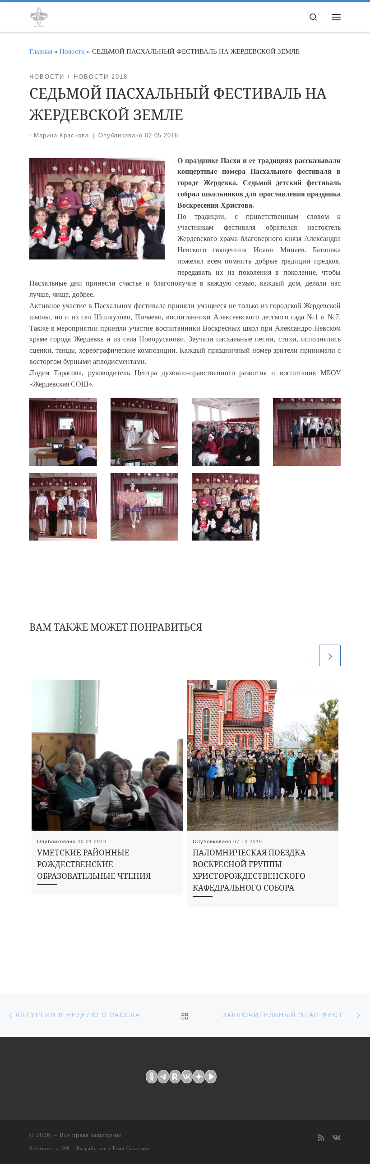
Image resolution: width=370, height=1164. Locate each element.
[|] (38, 15)
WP (66, 1148)
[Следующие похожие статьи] (330, 655)
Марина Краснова (61, 135)
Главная (40, 51)
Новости (72, 51)
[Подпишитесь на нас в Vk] (336, 1138)
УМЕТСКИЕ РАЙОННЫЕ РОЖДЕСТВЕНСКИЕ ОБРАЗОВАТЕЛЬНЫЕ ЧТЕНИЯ (94, 864)
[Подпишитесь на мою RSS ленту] (321, 1138)
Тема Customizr (132, 1148)
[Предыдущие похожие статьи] (306, 655)
